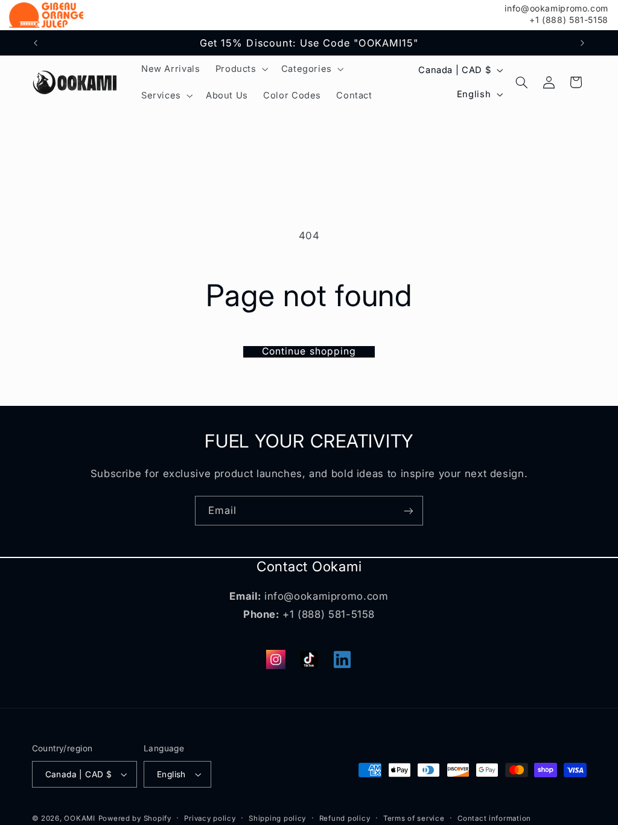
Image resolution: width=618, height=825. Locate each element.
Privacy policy (209, 818)
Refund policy (345, 818)
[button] (240, 69)
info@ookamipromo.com (556, 8)
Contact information (494, 818)
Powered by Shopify (134, 818)
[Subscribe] (408, 510)
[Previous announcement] (35, 43)
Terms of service (414, 818)
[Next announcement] (582, 43)
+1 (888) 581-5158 (568, 20)
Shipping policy (277, 818)
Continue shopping (309, 351)
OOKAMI (79, 818)
